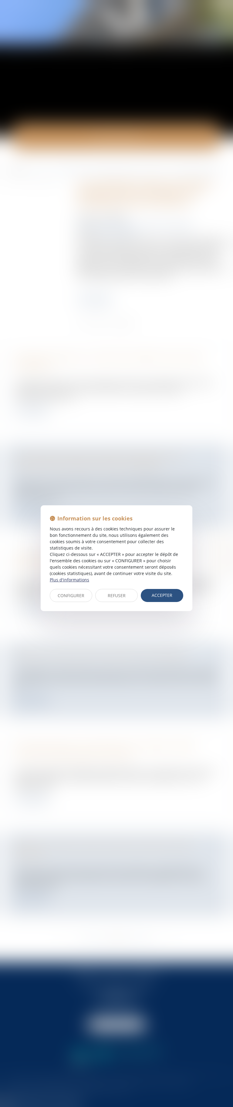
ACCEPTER (162, 595)
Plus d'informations (69, 580)
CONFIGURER (71, 595)
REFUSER (117, 595)
